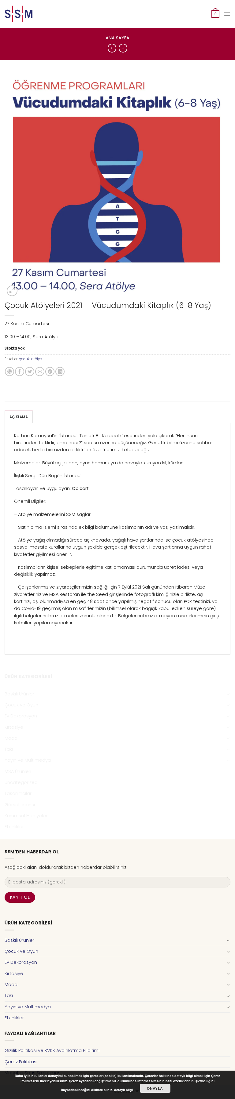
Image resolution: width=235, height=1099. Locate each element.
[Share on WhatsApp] (9, 371)
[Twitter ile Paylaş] (29, 371)
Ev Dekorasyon (21, 716)
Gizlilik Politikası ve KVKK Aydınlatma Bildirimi (52, 1050)
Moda (11, 738)
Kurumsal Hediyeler (26, 816)
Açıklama (18, 417)
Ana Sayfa (117, 38)
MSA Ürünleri (18, 771)
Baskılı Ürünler (19, 694)
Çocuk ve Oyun (21, 705)
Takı (9, 749)
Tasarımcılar (18, 793)
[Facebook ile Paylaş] (19, 371)
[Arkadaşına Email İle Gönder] (39, 371)
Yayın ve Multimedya (28, 760)
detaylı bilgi (123, 1089)
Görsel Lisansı (20, 805)
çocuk (24, 359)
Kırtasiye (14, 727)
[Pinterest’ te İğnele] (49, 371)
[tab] (19, 417)
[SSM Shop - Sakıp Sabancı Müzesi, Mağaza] (30, 14)
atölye (36, 359)
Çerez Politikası (21, 1062)
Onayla (155, 1088)
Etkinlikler (14, 827)
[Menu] (227, 14)
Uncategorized (21, 782)
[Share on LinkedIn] (60, 371)
